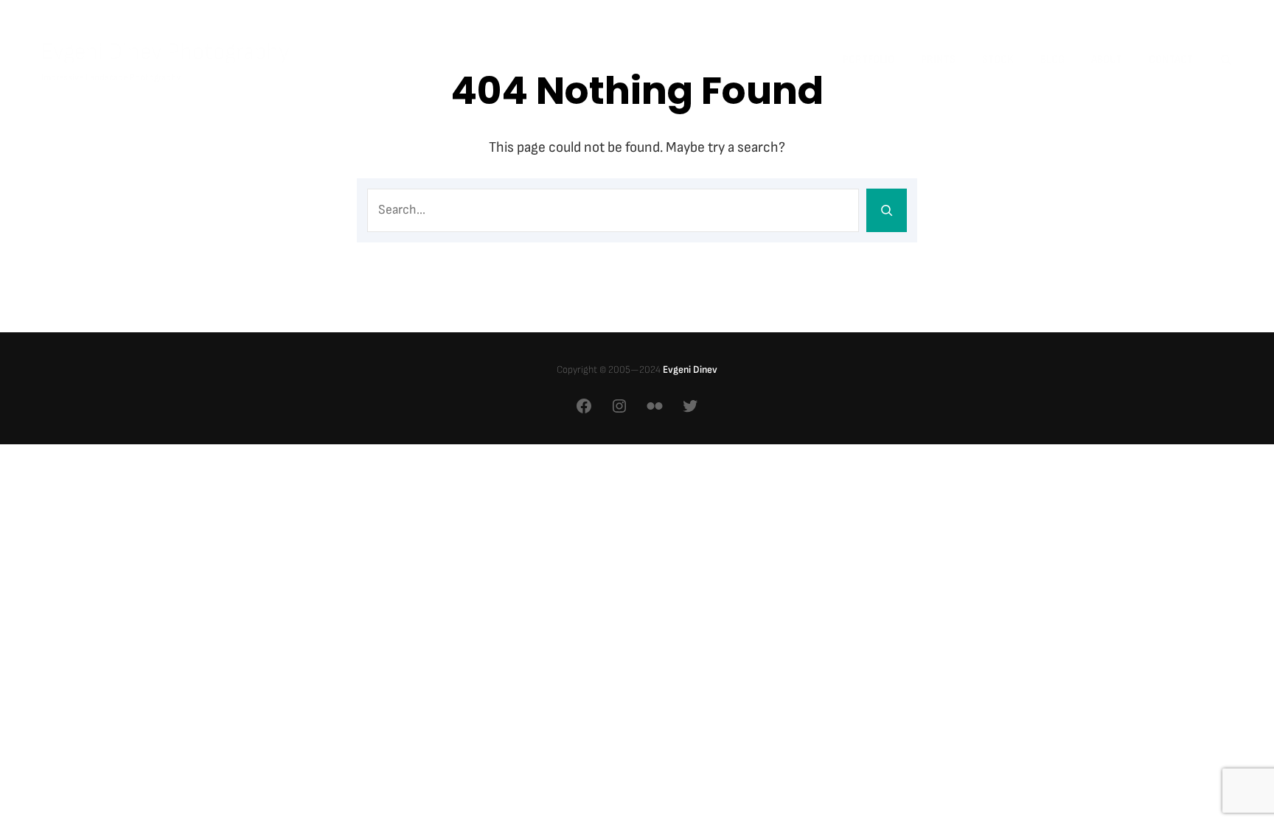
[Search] (886, 210)
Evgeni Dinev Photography (165, 52)
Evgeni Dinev (690, 369)
